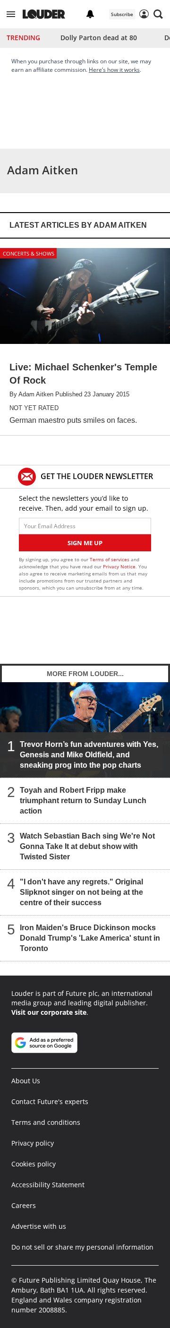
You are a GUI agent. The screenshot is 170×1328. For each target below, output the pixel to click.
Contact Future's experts (49, 1101)
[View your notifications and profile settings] (90, 14)
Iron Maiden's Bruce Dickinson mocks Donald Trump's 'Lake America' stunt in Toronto (90, 938)
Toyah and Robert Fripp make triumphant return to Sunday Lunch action (83, 800)
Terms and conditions (45, 1122)
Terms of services (110, 559)
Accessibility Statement (48, 1184)
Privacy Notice (119, 566)
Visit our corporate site (48, 1012)
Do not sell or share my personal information (82, 1246)
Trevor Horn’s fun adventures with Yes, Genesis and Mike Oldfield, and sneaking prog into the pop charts (89, 754)
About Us (25, 1080)
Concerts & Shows (28, 253)
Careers (23, 1205)
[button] (11, 14)
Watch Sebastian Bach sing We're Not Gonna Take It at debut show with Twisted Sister (87, 846)
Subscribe (122, 14)
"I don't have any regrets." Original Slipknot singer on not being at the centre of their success (81, 892)
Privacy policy (32, 1143)
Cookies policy (33, 1163)
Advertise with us (38, 1226)
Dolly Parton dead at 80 (98, 37)
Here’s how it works (114, 70)
